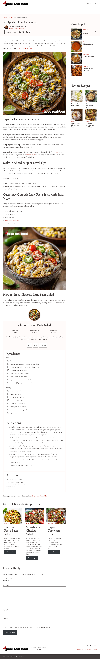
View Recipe (10, 552)
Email (5, 619)
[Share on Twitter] (23, 32)
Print (29, 345)
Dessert (73, 101)
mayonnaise (55, 152)
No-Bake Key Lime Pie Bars (75, 105)
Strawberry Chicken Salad (33, 530)
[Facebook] (91, 645)
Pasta (84, 42)
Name (5, 610)
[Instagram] (95, 645)
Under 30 (6, 523)
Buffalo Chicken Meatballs (88, 69)
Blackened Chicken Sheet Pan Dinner (90, 125)
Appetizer (11, 28)
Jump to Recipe (11, 32)
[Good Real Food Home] (15, 3)
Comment (43, 345)
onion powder (30, 155)
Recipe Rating (7, 578)
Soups (87, 101)
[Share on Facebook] (20, 32)
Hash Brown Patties (89, 56)
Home (5, 17)
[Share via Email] (30, 32)
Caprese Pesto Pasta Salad (11, 530)
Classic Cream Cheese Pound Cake (75, 125)
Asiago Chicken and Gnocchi (89, 32)
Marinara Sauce (88, 44)
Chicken (85, 29)
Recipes (89, 3)
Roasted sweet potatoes (12, 220)
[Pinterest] (87, 645)
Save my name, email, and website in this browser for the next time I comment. (28, 627)
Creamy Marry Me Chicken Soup (90, 105)
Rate (35, 345)
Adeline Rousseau (14, 26)
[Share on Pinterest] (27, 32)
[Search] (95, 3)
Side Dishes (21, 28)
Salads (16, 28)
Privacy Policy (91, 650)
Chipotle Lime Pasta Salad (39, 496)
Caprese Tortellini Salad (25, 48)
